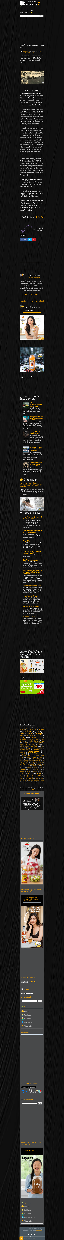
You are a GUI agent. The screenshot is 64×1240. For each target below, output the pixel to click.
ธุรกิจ (38, 744)
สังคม (34, 52)
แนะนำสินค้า (34, 746)
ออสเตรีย (41, 777)
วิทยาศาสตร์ (26, 766)
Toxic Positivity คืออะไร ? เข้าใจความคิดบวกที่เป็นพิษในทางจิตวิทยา (32, 485)
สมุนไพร (30, 770)
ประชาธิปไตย (24, 750)
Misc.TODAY (29, 3)
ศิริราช (42, 766)
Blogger (32, 790)
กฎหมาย (28, 728)
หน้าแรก (32, 301)
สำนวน (28, 771)
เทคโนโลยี (39, 743)
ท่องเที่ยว (24, 743)
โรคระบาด (34, 762)
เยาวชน (21, 760)
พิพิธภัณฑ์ (31, 755)
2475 (21, 728)
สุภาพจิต (39, 773)
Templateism (39, 1230)
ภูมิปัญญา (39, 759)
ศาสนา (35, 766)
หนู (32, 777)
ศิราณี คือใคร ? (27, 541)
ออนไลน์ (36, 777)
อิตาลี (37, 778)
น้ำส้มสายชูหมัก (24, 746)
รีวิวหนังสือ (37, 760)
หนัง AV (28, 777)
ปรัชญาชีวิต (23, 754)
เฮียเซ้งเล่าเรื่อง (40, 217)
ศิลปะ (23, 767)
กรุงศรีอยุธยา (38, 728)
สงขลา (41, 767)
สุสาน (27, 775)
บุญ (29, 748)
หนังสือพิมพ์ (22, 777)
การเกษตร (22, 729)
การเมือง (41, 730)
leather (42, 780)
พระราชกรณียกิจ (33, 754)
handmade (30, 780)
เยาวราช (26, 760)
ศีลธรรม (35, 767)
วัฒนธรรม (39, 764)
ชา (23, 741)
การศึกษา (39, 51)
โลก (24, 764)
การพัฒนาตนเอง (32, 729)
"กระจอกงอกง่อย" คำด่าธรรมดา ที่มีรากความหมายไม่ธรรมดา (36, 464)
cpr (20, 780)
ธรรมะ (33, 744)
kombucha (36, 780)
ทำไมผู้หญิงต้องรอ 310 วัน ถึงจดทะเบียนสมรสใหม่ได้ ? (36, 418)
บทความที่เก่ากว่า (39, 301)
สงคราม (22, 770)
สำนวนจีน (35, 771)
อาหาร (31, 778)
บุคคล (21, 52)
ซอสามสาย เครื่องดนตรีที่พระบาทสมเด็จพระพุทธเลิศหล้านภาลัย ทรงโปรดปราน (32, 572)
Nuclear (29, 782)
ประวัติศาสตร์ (26, 52)
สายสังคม (22, 771)
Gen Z (24, 780)
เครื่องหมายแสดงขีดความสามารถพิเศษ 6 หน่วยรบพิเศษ (36, 404)
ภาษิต (33, 759)
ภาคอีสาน (41, 757)
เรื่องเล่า (31, 52)
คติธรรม (22, 735)
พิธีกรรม (24, 755)
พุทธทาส (38, 755)
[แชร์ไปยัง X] (30, 239)
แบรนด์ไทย (39, 748)
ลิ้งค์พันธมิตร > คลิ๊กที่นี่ (31, 294)
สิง (40, 771)
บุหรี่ (33, 748)
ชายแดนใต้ (29, 741)
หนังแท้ (32, 775)
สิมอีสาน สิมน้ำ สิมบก (29, 617)
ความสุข (34, 737)
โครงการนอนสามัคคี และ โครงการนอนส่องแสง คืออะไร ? (32, 552)
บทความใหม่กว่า (24, 301)
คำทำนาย (31, 739)
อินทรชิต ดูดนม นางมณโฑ (30, 560)
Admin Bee (25, 51)
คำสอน (36, 739)
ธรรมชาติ (27, 744)
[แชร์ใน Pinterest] (34, 239)
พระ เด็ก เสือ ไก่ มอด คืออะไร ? (31, 606)
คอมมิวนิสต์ (23, 739)
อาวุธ (25, 778)
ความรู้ (22, 737)
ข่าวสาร (30, 734)
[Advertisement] (32, 28)
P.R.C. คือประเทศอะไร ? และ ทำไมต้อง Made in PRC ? (32, 518)
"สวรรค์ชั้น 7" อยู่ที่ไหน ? (30, 596)
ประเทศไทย (36, 750)
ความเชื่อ (39, 735)
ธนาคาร (21, 744)
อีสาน (42, 778)
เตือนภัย (36, 741)
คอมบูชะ (41, 737)
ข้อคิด (37, 732)
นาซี (43, 744)
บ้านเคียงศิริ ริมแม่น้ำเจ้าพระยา (32, 586)
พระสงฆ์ (42, 754)
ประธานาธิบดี (22, 752)
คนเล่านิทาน (29, 735)
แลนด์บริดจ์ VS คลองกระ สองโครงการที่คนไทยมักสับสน (36, 448)
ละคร (21, 764)
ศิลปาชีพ (29, 767)
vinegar (34, 782)
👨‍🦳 (22, 1018)
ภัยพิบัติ (34, 757)
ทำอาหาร (32, 743)
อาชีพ (21, 778)
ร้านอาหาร (31, 760)
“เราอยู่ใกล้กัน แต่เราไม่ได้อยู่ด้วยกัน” (35, 432)
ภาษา (27, 759)
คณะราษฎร (39, 734)
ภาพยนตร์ (22, 759)
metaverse (23, 782)
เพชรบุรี (28, 757)
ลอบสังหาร (41, 762)
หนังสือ (39, 775)
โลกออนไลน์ (31, 764)
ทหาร (42, 741)
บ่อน (42, 746)
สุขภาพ (30, 773)
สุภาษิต (21, 775)
